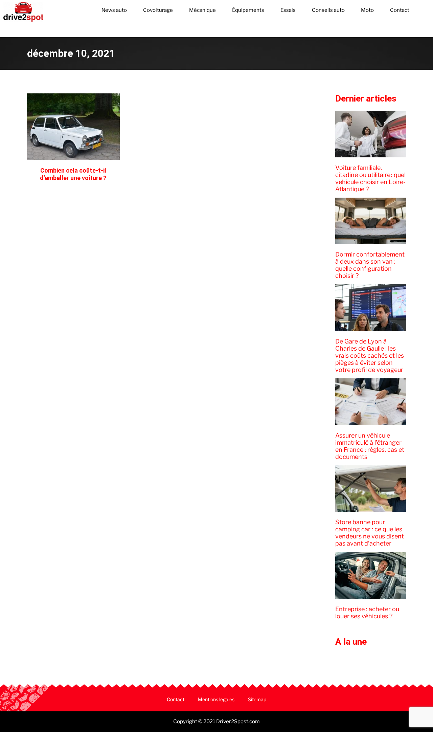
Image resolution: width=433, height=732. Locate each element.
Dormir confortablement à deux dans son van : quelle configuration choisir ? (370, 265)
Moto (367, 10)
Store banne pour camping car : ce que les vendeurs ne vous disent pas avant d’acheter (369, 532)
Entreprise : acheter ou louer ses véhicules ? (367, 612)
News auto (114, 10)
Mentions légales (216, 699)
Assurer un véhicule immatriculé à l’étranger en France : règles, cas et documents (369, 446)
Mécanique (202, 10)
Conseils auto (328, 10)
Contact (399, 10)
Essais (288, 10)
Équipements (248, 10)
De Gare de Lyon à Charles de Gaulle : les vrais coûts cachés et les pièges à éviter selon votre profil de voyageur (369, 355)
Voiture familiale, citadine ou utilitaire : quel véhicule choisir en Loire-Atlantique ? (370, 178)
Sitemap (257, 699)
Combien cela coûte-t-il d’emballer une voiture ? (73, 174)
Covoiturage (158, 10)
